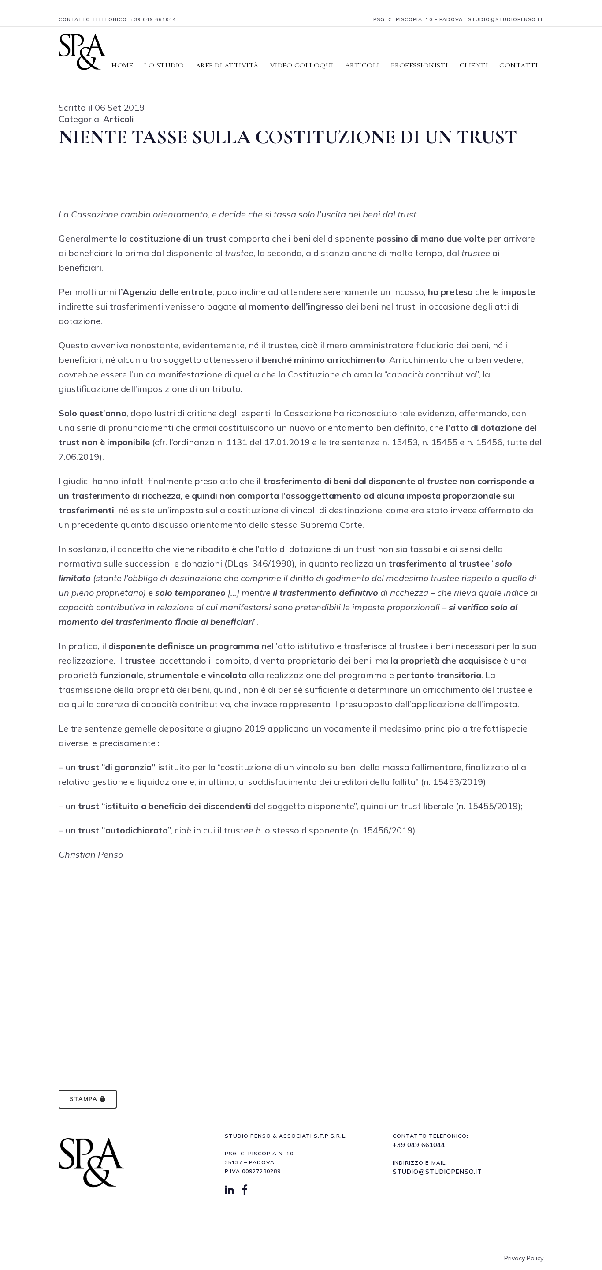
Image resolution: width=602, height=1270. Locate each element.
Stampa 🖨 (88, 1098)
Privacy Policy (523, 1258)
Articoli (118, 118)
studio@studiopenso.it (437, 1172)
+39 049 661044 (153, 19)
